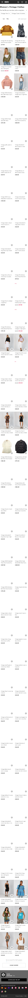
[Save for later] (12, 37)
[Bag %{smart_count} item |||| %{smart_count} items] (26, 2)
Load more (14, 965)
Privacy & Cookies (19, 996)
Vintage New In (5, 13)
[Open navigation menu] (2, 2)
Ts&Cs (25, 996)
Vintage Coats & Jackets (18, 13)
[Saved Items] (22, 2)
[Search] (18, 2)
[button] (2, 988)
